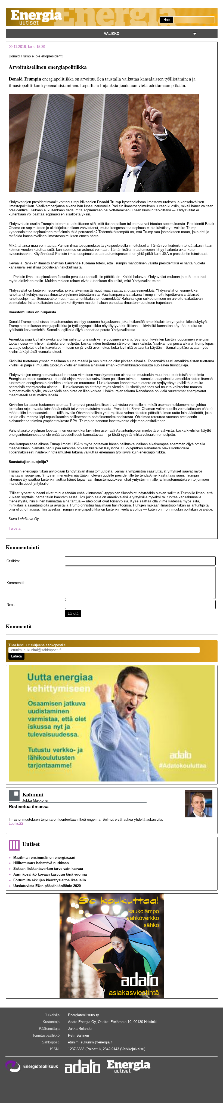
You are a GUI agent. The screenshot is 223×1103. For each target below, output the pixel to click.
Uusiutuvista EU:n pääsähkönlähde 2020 (45, 886)
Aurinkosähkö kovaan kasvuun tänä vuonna (48, 874)
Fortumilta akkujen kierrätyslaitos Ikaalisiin (47, 880)
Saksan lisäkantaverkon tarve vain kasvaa (46, 869)
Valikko (111, 34)
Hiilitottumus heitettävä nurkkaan (39, 863)
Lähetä (73, 613)
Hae (166, 20)
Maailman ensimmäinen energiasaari (42, 857)
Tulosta (14, 528)
